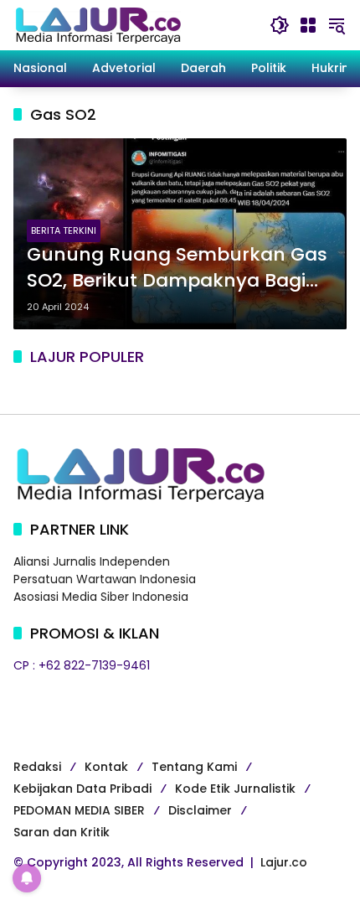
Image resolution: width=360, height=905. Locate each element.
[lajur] (97, 24)
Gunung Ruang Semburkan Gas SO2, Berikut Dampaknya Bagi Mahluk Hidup (177, 268)
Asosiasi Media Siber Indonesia (100, 596)
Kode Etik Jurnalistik (235, 788)
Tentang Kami (194, 766)
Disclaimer (200, 810)
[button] (280, 25)
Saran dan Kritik (61, 832)
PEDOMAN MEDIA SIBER (79, 810)
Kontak (106, 766)
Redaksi (37, 766)
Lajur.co (283, 862)
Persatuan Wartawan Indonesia (104, 579)
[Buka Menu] (308, 25)
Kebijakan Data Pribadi (82, 788)
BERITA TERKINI (63, 230)
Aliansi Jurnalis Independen (91, 561)
